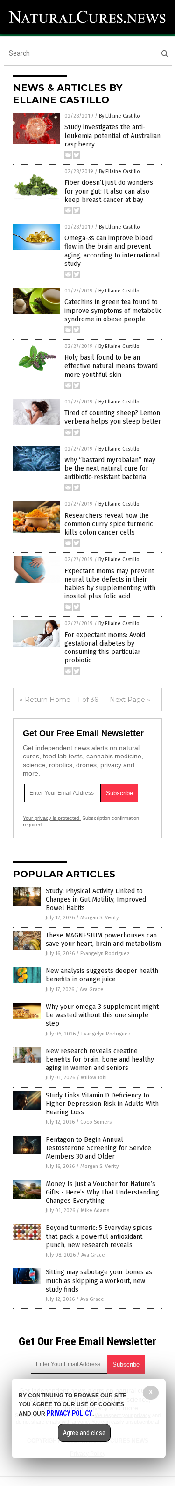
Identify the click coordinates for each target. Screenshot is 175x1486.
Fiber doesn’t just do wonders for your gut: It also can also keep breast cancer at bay (108, 191)
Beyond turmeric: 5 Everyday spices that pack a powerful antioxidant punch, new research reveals (99, 1236)
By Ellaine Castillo (119, 116)
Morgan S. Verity (99, 918)
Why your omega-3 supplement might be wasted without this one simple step (102, 1015)
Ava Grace (92, 989)
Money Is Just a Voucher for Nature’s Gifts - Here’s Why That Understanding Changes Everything (102, 1192)
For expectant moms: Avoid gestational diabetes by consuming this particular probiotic (104, 648)
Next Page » (130, 699)
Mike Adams (95, 1211)
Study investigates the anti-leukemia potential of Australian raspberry (112, 135)
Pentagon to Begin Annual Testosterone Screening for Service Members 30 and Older (98, 1148)
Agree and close (84, 1433)
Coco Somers (96, 1122)
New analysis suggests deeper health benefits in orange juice (102, 975)
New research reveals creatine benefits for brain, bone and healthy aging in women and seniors (100, 1059)
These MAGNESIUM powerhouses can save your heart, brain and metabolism (103, 939)
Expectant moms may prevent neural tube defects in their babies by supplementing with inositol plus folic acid (109, 584)
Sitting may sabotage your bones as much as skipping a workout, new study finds (99, 1280)
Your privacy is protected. (52, 818)
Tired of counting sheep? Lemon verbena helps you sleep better (112, 417)
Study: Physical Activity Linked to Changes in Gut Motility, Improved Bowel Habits (96, 899)
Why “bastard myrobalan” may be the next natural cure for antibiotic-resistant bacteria (109, 468)
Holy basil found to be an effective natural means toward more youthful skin (111, 366)
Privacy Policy (69, 1413)
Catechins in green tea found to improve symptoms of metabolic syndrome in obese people (113, 310)
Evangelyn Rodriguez (105, 954)
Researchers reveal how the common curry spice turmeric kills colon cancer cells (108, 524)
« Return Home (45, 699)
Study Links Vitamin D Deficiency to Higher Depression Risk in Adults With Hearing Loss (102, 1103)
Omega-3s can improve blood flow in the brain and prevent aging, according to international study (112, 251)
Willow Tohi (94, 1078)
